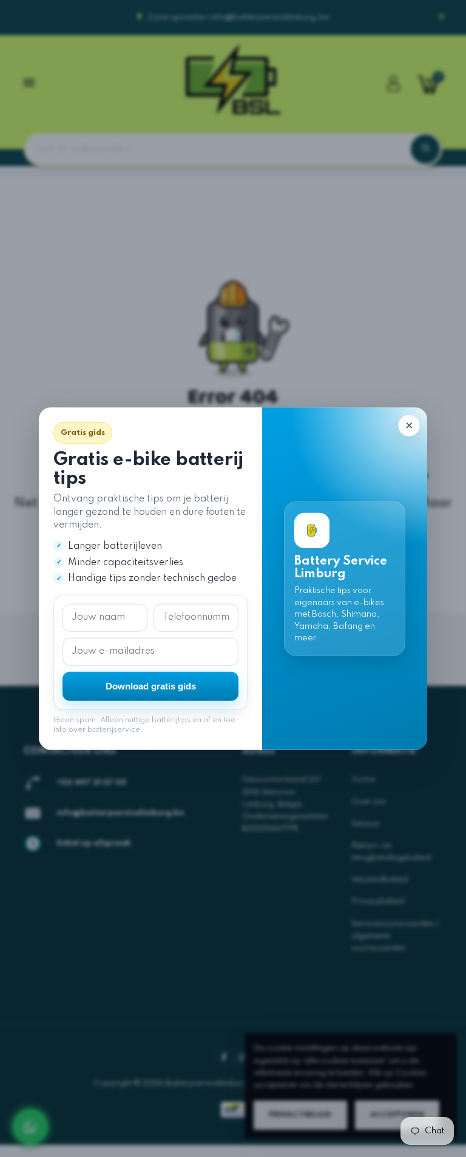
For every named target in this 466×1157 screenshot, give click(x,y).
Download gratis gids (151, 686)
